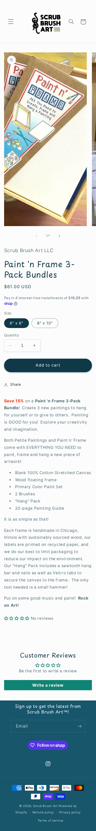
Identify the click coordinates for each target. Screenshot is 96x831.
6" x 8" (16, 323)
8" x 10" (45, 323)
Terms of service (50, 820)
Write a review (48, 685)
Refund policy (43, 812)
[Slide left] (36, 235)
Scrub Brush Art (45, 806)
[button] (11, 22)
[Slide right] (59, 235)
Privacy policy (70, 812)
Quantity (11, 335)
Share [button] (15, 384)
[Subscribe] (80, 726)
